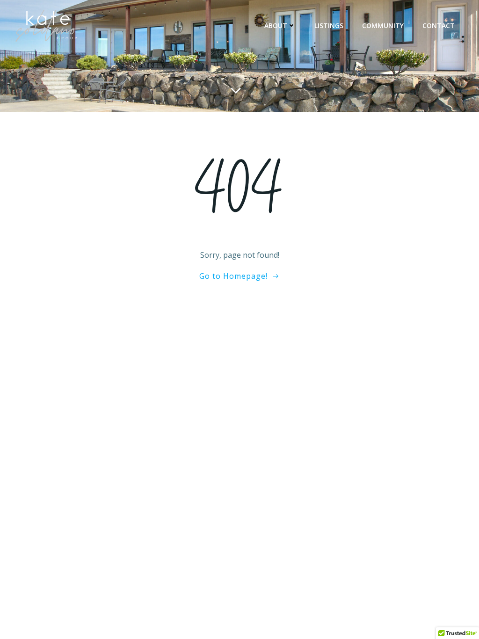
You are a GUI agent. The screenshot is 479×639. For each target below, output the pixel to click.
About (275, 25)
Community (383, 25)
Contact (438, 25)
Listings (328, 25)
